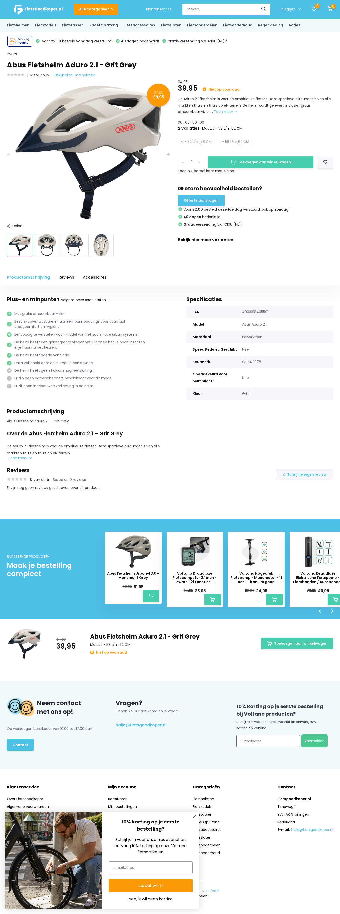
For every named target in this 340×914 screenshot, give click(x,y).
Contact (20, 744)
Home (12, 53)
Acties (294, 25)
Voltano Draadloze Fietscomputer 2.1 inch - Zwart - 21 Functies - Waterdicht (195, 577)
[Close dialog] (195, 816)
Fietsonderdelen (202, 25)
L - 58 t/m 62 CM (234, 141)
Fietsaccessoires (139, 25)
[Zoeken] (264, 9)
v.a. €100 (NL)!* (197, 41)
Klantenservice (159, 9)
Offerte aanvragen (201, 200)
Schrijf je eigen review (307, 474)
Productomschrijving (28, 277)
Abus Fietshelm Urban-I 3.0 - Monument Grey (133, 575)
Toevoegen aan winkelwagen (264, 162)
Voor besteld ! (77, 41)
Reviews (66, 277)
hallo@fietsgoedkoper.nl (141, 725)
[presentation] (8, 154)
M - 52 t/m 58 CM (196, 141)
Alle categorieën (94, 9)
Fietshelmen (18, 25)
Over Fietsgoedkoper (25, 798)
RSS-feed (210, 890)
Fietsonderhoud (237, 25)
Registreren (118, 798)
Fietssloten (171, 25)
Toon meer (224, 111)
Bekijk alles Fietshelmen (75, 75)
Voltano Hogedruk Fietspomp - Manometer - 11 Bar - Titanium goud (256, 577)
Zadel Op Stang (103, 25)
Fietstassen (73, 25)
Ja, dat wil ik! (150, 885)
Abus (44, 75)
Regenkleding (270, 25)
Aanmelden (314, 740)
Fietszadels (45, 25)
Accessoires (95, 277)
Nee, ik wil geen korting (150, 899)
